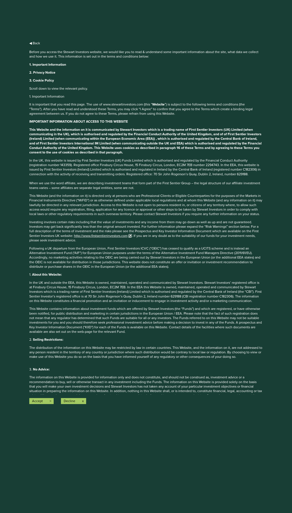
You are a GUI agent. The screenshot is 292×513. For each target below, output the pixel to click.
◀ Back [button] (34, 43)
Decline (69, 401)
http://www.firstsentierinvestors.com (101, 236)
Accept (37, 401)
